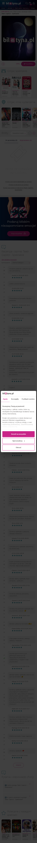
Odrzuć (18, 447)
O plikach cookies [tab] (28, 399)
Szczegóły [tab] (15, 399)
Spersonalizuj (17, 441)
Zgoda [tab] (5, 399)
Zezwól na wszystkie (18, 434)
